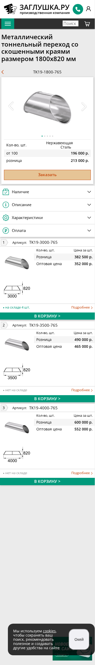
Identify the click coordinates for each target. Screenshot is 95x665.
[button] (84, 106)
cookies (49, 630)
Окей (79, 639)
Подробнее (81, 307)
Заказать (47, 174)
